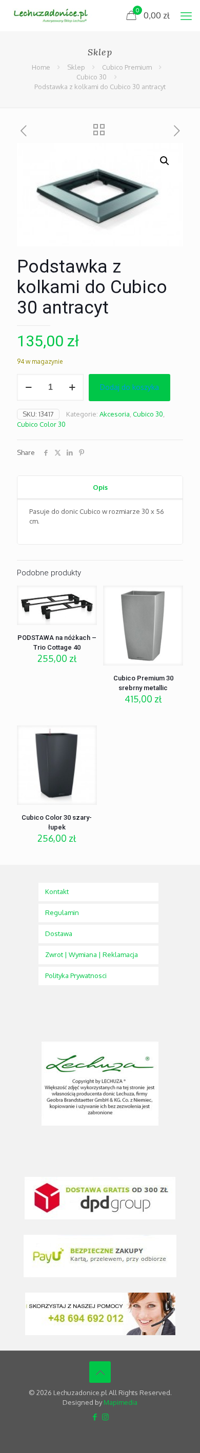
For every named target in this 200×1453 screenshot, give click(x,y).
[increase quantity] (72, 387)
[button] (165, 161)
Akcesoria (114, 414)
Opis (100, 487)
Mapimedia (120, 1402)
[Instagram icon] (105, 1417)
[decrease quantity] (28, 387)
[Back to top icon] (100, 1372)
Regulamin (62, 912)
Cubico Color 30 (41, 424)
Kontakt (57, 891)
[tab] (100, 487)
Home (41, 67)
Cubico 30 (91, 77)
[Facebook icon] (94, 1417)
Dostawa (58, 933)
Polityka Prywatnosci (76, 975)
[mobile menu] (186, 15)
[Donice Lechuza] (54, 15)
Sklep (76, 67)
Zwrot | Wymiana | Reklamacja (91, 954)
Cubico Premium (127, 67)
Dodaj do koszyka (129, 387)
